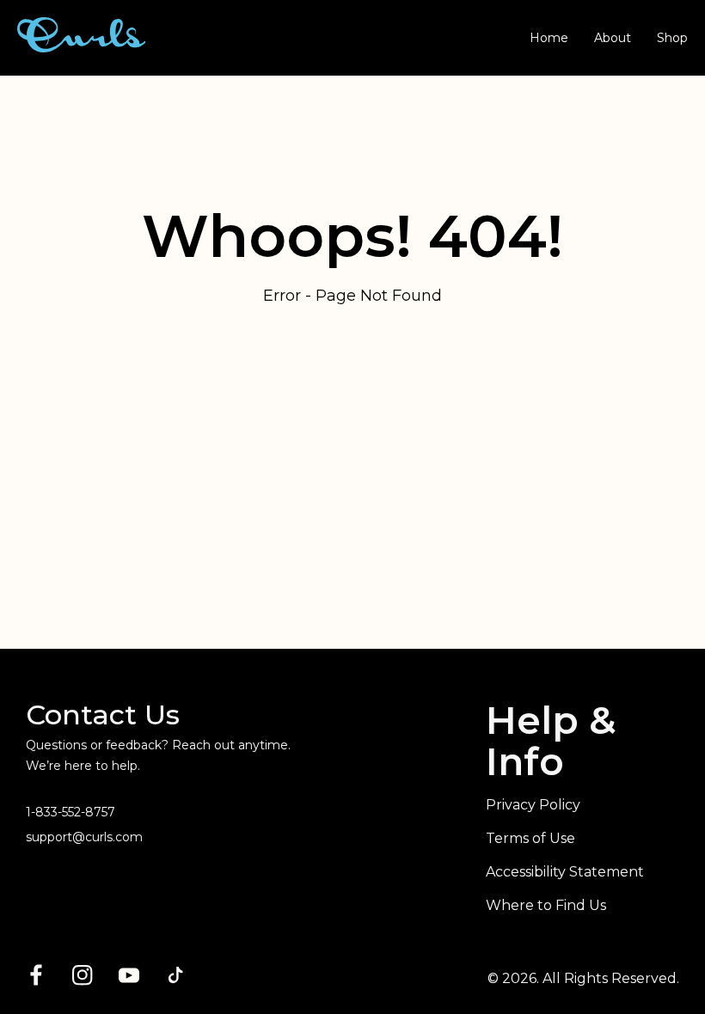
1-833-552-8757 (70, 812)
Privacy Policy (533, 805)
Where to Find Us (546, 905)
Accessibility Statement (565, 872)
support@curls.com (84, 837)
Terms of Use (530, 838)
